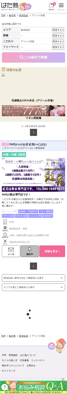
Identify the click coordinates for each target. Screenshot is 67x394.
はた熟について (28, 355)
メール (11, 254)
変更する (57, 30)
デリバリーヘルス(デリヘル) (18, 148)
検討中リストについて (13, 365)
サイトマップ (8, 370)
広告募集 (24, 360)
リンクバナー (38, 360)
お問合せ (31, 365)
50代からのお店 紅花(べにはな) (28, 144)
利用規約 (13, 355)
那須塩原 (23, 15)
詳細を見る (51, 251)
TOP (3, 15)
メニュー (60, 7)
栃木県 (12, 15)
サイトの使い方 (9, 360)
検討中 (52, 7)
